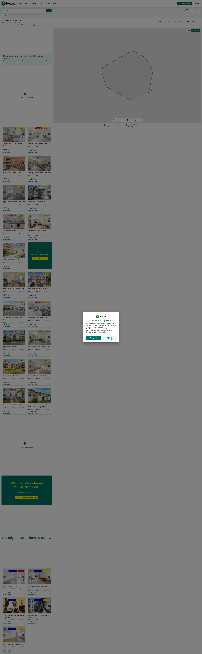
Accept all (93, 338)
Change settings (109, 338)
